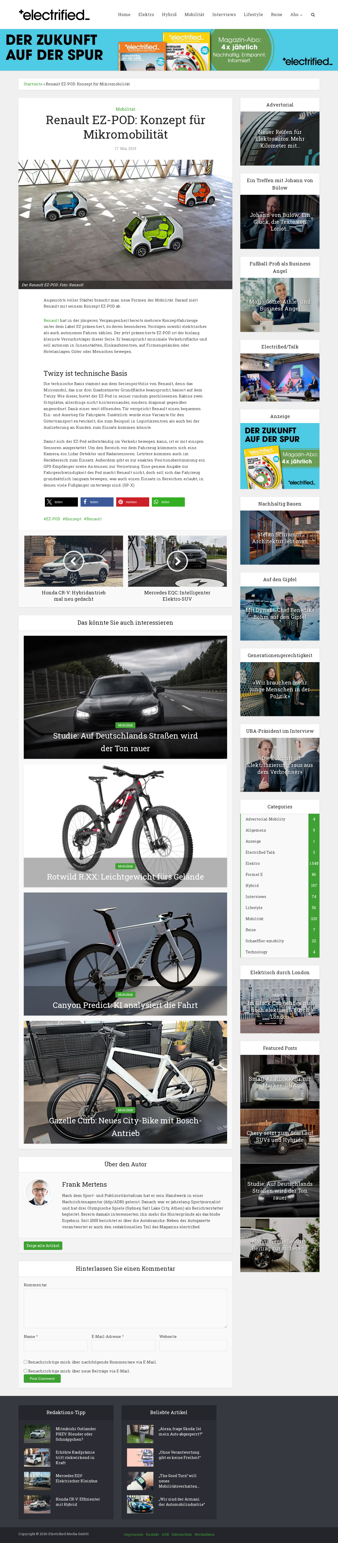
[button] (61, 502)
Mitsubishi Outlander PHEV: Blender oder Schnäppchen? (76, 1434)
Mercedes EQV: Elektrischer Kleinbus (76, 1478)
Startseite (33, 83)
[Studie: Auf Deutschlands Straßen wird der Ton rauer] (125, 697)
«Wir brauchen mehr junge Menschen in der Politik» (280, 689)
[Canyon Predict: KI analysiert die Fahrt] (125, 953)
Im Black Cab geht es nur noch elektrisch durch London (280, 1009)
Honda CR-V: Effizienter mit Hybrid (78, 1502)
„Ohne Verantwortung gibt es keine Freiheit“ (180, 1455)
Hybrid (169, 14)
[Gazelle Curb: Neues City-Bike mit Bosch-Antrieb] (125, 1081)
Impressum (133, 1534)
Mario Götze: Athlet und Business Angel (280, 305)
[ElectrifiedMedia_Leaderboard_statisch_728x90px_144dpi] (169, 49)
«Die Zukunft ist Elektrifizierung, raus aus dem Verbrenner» (280, 765)
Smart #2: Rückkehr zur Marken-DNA (280, 1082)
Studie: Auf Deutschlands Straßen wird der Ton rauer (280, 1190)
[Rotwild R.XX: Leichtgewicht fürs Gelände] (125, 825)
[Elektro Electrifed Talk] (280, 377)
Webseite (168, 1336)
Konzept (73, 518)
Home (124, 14)
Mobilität (194, 14)
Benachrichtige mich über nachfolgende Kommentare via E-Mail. (92, 1362)
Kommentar (35, 1284)
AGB (165, 1534)
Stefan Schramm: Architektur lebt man (280, 538)
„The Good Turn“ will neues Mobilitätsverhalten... (179, 1481)
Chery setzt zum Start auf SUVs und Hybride (280, 1136)
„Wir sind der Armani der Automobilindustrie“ (182, 1502)
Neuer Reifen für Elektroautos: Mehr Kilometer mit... (280, 138)
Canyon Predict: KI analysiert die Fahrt (125, 1005)
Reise (276, 14)
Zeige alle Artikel (43, 1245)
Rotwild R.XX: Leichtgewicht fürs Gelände (125, 876)
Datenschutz (182, 1534)
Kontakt (152, 1534)
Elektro (146, 14)
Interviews (224, 14)
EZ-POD (53, 518)
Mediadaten (204, 1534)
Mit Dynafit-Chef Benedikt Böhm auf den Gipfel (280, 613)
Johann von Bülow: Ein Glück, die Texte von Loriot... (280, 221)
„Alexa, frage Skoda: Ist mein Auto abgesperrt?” (181, 1431)
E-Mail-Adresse (108, 1336)
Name (31, 1336)
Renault (51, 320)
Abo (294, 14)
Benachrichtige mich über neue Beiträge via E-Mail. (79, 1371)
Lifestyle (253, 14)
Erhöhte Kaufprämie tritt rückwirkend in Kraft (75, 1457)
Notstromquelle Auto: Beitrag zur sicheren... (280, 1245)
